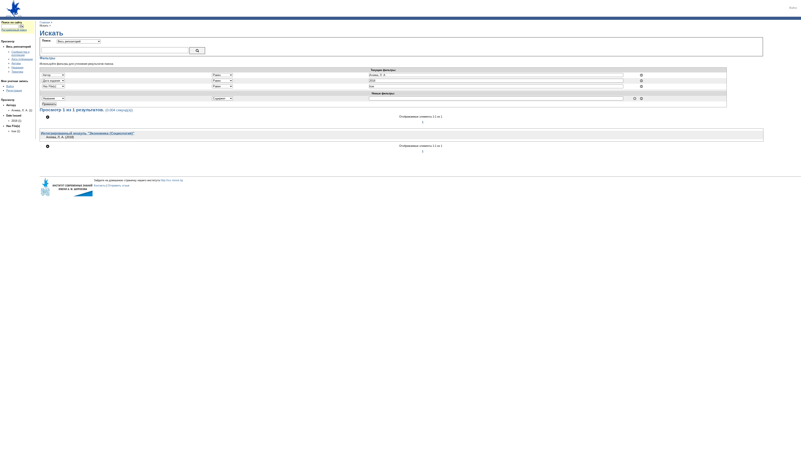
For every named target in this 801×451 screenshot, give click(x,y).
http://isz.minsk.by (172, 180)
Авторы (16, 63)
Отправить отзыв (118, 185)
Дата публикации (22, 59)
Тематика (17, 71)
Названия (17, 67)
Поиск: (46, 40)
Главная (45, 22)
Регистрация (14, 90)
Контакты (100, 185)
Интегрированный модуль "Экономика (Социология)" (88, 133)
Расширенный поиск (14, 30)
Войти (793, 7)
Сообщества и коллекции (20, 53)
